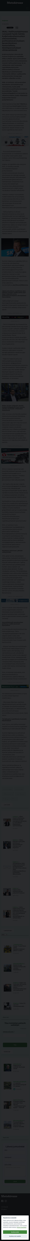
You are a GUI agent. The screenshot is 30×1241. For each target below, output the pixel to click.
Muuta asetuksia (21, 1227)
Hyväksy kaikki (15, 1232)
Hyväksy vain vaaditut (15, 1236)
